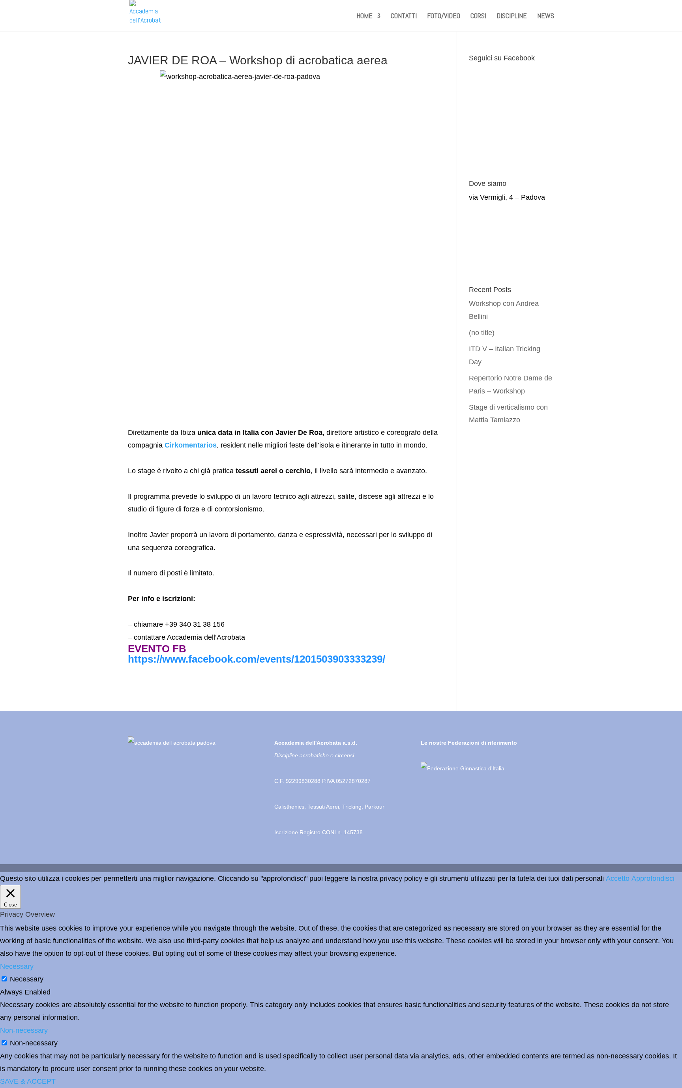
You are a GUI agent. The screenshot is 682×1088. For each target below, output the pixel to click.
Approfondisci (653, 878)
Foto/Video (443, 16)
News (545, 16)
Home (364, 16)
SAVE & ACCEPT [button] (28, 1081)
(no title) (482, 333)
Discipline (512, 16)
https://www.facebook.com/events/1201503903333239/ (256, 659)
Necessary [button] (17, 966)
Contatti (404, 16)
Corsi (478, 16)
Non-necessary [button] (24, 1030)
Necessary (26, 979)
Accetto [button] (618, 878)
